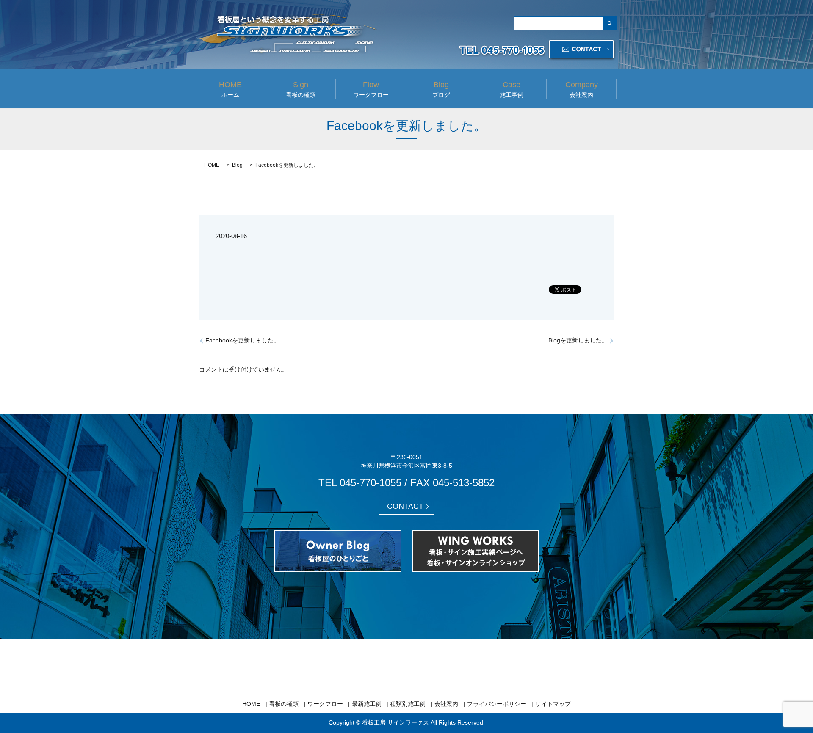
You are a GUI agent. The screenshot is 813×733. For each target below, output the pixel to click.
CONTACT (405, 506)
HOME (211, 165)
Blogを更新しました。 (578, 340)
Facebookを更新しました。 (242, 340)
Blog (237, 165)
